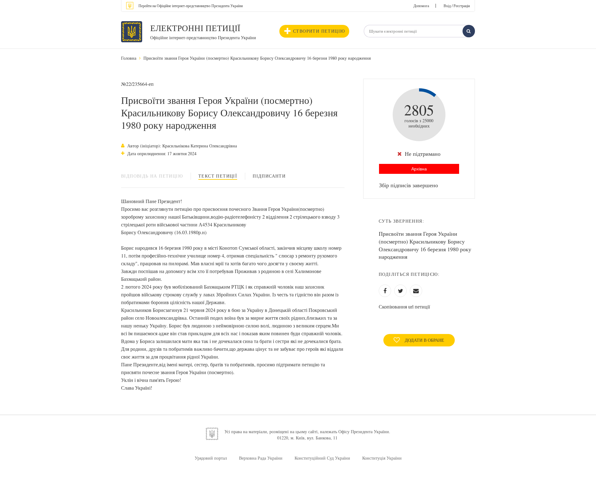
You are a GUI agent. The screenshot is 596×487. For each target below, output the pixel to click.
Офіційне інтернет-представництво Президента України (203, 37)
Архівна (419, 168)
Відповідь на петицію (152, 176)
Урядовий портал (211, 458)
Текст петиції (217, 176)
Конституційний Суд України (322, 458)
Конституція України (382, 458)
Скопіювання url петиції (404, 306)
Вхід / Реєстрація (457, 5)
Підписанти (269, 176)
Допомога (421, 5)
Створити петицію (319, 31)
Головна (128, 58)
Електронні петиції (195, 28)
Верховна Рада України (260, 458)
